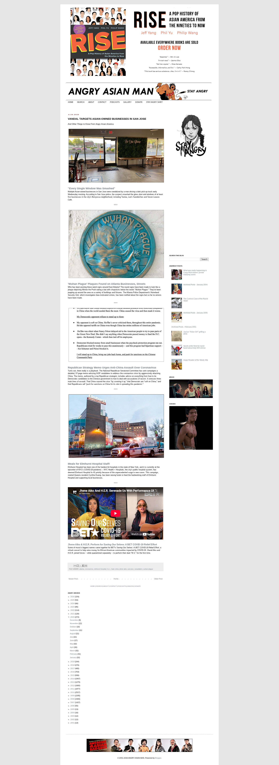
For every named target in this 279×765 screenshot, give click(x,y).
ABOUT (91, 102)
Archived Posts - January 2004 (195, 285)
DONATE (138, 102)
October (73, 627)
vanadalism (138, 569)
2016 (72, 672)
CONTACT (102, 102)
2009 (72, 696)
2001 (72, 723)
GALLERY (127, 102)
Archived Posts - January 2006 (195, 313)
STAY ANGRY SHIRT (154, 102)
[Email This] (75, 565)
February (73, 654)
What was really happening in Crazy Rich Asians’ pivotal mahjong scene (195, 272)
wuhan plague (148, 569)
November (74, 623)
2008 (72, 699)
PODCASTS (115, 102)
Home (116, 579)
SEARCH (80, 102)
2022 (72, 610)
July (72, 637)
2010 (72, 692)
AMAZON (130, 586)
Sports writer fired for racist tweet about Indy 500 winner (194, 347)
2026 (72, 597)
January (73, 657)
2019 (72, 662)
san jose (131, 569)
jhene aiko (123, 569)
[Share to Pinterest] (86, 565)
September (74, 630)
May (72, 644)
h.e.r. (108, 569)
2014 (72, 679)
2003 (72, 716)
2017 (72, 669)
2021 (72, 614)
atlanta (81, 569)
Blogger (158, 758)
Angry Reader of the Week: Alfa (195, 360)
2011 (72, 689)
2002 (72, 720)
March (72, 651)
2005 (72, 709)
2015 (72, 675)
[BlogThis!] (77, 565)
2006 (72, 706)
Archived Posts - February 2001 (183, 327)
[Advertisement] (191, 206)
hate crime (115, 569)
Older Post (158, 579)
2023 (72, 607)
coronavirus (89, 569)
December (74, 620)
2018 (72, 665)
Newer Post (73, 579)
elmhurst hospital (100, 569)
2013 (72, 682)
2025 (72, 600)
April (72, 647)
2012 (72, 686)
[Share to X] (80, 565)
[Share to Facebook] (83, 565)
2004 (72, 713)
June (72, 640)
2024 (72, 604)
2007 (72, 703)
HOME (70, 102)
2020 (72, 617)
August (73, 634)
